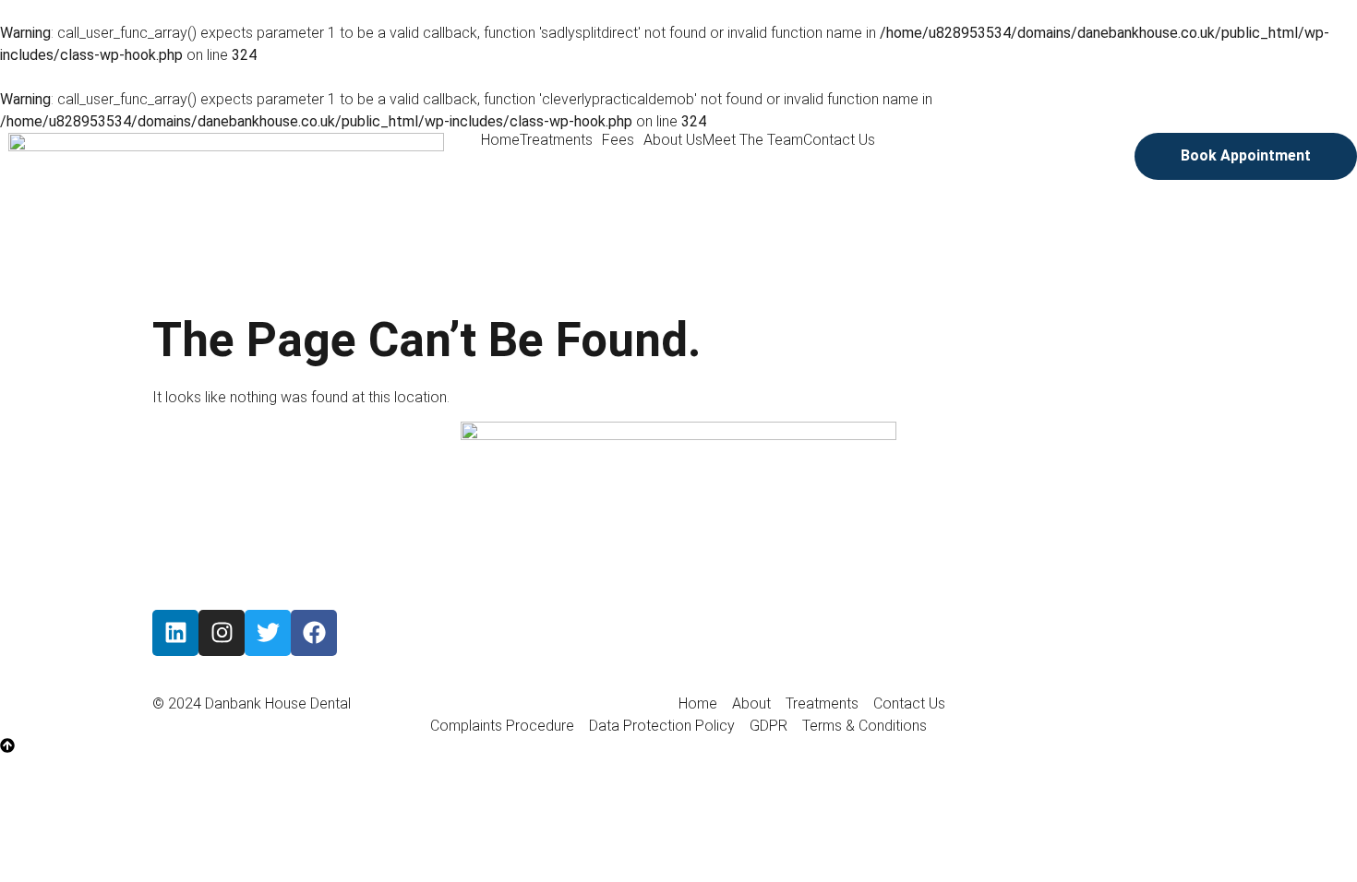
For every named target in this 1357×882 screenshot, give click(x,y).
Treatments (556, 140)
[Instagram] (221, 633)
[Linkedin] (175, 633)
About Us (673, 140)
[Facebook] (314, 633)
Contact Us (839, 140)
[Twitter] (268, 633)
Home (500, 140)
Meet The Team (753, 140)
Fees (618, 140)
